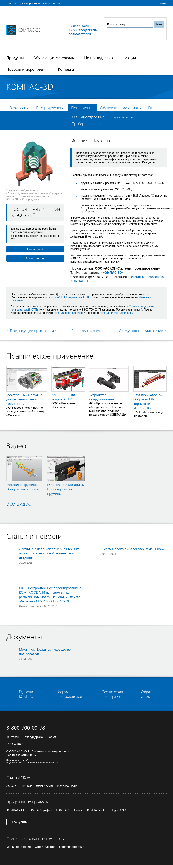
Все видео (18, 503)
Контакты (66, 69)
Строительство (123, 117)
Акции (130, 57)
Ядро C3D (119, 810)
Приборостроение (86, 123)
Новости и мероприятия (27, 69)
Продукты (15, 57)
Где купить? (35, 249)
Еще (151, 107)
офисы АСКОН (57, 297)
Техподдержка (33, 737)
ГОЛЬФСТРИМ (67, 785)
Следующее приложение (143, 330)
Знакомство (20, 107)
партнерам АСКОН (80, 297)
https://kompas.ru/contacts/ (116, 312)
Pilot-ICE (26, 785)
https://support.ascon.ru (68, 312)
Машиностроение (88, 117)
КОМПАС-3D (15, 810)
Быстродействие (50, 107)
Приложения (82, 107)
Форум (51, 737)
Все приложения (86, 330)
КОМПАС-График (40, 810)
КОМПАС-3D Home (69, 810)
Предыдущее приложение (31, 330)
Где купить (19, 822)
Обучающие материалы (54, 57)
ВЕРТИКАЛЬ (44, 785)
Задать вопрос (35, 258)
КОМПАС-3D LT (97, 810)
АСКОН (11, 785)
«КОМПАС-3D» (112, 272)
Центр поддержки (99, 57)
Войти (162, 3)
